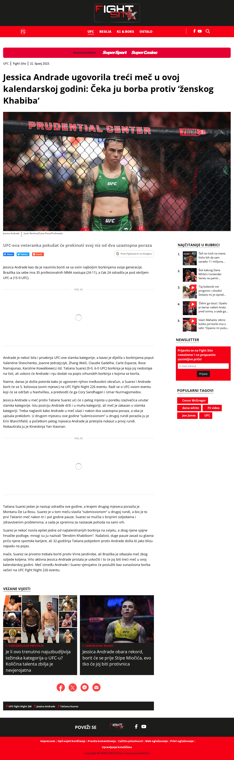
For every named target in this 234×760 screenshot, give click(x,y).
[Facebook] (195, 30)
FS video (213, 408)
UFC (91, 31)
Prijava (203, 374)
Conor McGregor (194, 400)
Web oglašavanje (156, 741)
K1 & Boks (125, 31)
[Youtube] (201, 30)
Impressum (47, 741)
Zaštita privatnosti (130, 741)
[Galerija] (117, 171)
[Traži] (207, 31)
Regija (105, 31)
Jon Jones (189, 415)
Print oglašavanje (182, 741)
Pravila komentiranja (102, 741)
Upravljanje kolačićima (117, 747)
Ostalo (145, 31)
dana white (190, 408)
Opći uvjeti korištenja (71, 741)
